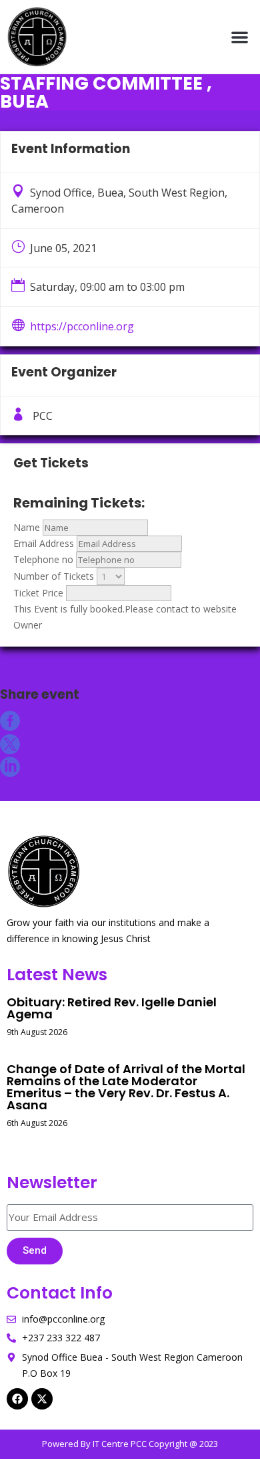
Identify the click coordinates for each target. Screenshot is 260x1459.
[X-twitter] (42, 1399)
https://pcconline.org (82, 326)
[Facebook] (17, 1399)
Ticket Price (38, 592)
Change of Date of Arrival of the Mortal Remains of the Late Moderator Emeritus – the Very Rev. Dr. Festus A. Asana (126, 1086)
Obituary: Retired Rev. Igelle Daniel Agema (112, 1008)
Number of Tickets (53, 576)
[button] (240, 37)
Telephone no (43, 559)
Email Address (43, 543)
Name (26, 527)
